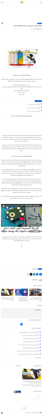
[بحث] (2, 2)
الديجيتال (30, 86)
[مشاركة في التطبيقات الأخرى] (27, 274)
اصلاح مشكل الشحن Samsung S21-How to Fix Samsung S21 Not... (7, 299)
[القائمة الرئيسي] (41, 2)
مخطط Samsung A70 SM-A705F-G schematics (31, 348)
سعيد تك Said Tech (28, 412)
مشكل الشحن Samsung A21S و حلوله (33, 108)
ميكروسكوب (31, 169)
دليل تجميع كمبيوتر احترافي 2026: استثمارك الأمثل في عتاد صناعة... (36, 299)
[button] (37, 274)
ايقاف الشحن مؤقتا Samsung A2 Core (33, 111)
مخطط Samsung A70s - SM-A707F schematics (31, 335)
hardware (39, 23)
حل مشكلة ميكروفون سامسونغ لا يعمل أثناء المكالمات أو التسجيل (23, 299)
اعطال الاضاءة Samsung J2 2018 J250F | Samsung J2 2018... (28, 332)
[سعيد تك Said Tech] (21, 2)
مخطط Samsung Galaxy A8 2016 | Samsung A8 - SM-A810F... (28, 354)
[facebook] (21, 324)
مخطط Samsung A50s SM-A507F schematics (31, 338)
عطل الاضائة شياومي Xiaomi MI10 (34, 104)
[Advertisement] (21, 14)
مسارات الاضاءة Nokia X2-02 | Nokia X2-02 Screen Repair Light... (27, 351)
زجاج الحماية (26, 162)
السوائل (21, 175)
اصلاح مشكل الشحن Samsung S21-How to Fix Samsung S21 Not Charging (32, 382)
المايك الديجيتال (28, 79)
